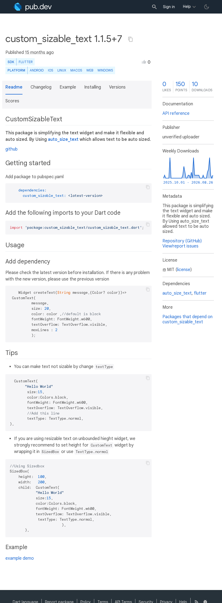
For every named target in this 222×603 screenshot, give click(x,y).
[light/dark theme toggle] (206, 7)
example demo (19, 558)
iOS (50, 70)
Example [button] (68, 87)
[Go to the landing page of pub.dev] (33, 7)
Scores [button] (12, 101)
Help (187, 6)
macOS (76, 70)
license (183, 269)
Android (37, 70)
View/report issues (180, 246)
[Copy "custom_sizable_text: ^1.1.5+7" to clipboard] (130, 39)
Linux (61, 70)
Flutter (25, 62)
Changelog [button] (41, 87)
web (89, 70)
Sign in (169, 6)
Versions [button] (117, 87)
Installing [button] (92, 87)
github (11, 149)
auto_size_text (63, 139)
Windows (105, 70)
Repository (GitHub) (182, 241)
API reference (176, 113)
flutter (200, 293)
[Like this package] (144, 61)
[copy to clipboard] (148, 187)
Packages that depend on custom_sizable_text (187, 319)
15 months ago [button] (39, 52)
